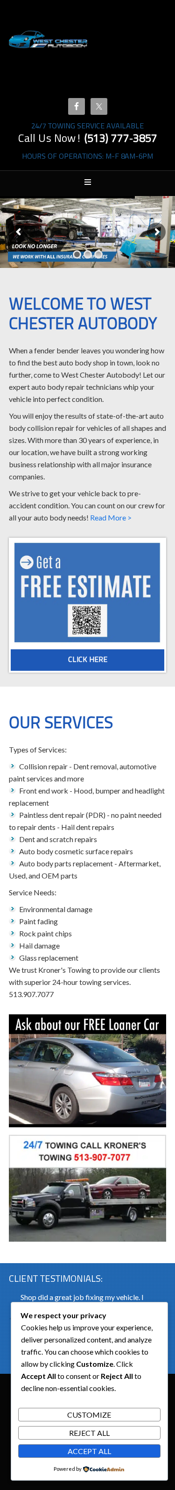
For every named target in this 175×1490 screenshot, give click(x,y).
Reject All (89, 1432)
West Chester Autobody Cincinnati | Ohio (48, 51)
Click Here (87, 660)
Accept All (89, 1451)
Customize (89, 1414)
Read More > (111, 517)
